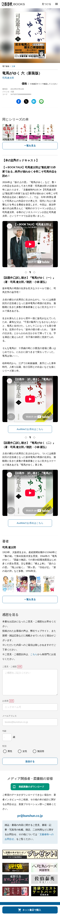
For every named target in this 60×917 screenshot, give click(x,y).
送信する (30, 761)
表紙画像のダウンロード (31, 787)
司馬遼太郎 (8, 78)
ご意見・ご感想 (9, 667)
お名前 (5, 701)
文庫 (13, 66)
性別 (4, 746)
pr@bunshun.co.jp (30, 815)
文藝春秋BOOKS (13, 4)
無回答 (40, 751)
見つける (46, 4)
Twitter (26, 101)
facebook (18, 101)
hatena (33, 101)
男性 (10, 751)
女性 (24, 751)
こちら (33, 654)
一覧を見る (30, 145)
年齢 (4, 731)
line (41, 101)
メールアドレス (9, 716)
